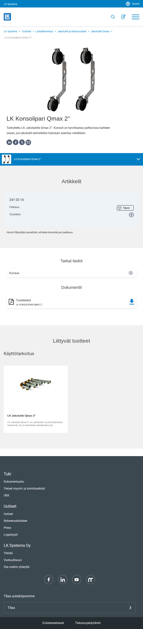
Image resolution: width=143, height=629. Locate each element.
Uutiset (8, 514)
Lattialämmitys (44, 31)
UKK (6, 495)
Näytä (126, 207)
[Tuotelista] (123, 16)
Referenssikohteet (15, 521)
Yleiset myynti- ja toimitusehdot (24, 488)
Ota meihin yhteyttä (16, 567)
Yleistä (8, 553)
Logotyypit (11, 534)
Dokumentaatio (14, 481)
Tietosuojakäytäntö (88, 623)
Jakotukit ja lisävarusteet (71, 31)
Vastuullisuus (13, 560)
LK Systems (10, 31)
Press (7, 527)
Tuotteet (26, 31)
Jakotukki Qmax (100, 31)
